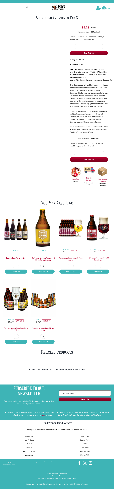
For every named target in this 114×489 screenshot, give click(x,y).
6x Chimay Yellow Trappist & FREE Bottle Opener (43, 259)
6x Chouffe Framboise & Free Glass (70, 259)
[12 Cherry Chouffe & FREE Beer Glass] (98, 228)
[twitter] (85, 463)
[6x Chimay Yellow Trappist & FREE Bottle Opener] (43, 228)
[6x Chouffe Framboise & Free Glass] (70, 228)
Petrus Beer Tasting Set (15, 258)
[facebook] (79, 463)
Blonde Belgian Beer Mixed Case (43, 329)
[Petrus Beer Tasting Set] (15, 228)
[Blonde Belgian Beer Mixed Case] (43, 298)
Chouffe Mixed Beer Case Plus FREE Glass (16, 329)
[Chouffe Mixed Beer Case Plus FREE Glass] (15, 298)
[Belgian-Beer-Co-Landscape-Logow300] (58, 5)
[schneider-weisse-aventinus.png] (35, 104)
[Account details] (98, 8)
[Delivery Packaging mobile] (89, 166)
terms (43, 415)
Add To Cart (89, 53)
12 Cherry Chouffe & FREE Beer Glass (98, 259)
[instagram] (90, 463)
